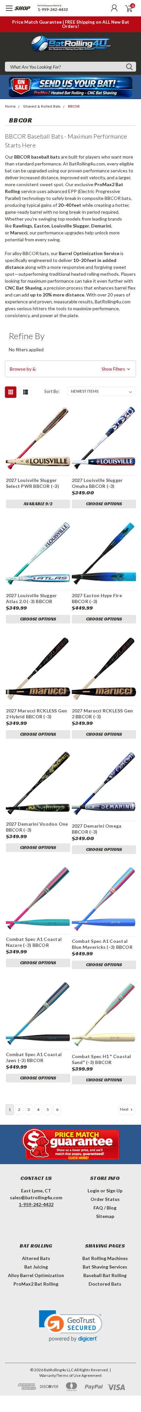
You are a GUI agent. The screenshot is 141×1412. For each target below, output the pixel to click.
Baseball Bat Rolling (105, 1275)
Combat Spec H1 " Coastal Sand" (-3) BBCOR (101, 1059)
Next (124, 1109)
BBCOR (74, 106)
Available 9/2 (38, 504)
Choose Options (104, 504)
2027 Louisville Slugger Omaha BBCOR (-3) (97, 483)
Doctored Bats (105, 1284)
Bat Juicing (36, 1267)
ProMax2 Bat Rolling (35, 1284)
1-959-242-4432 (53, 10)
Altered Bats (36, 1258)
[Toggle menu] (15, 11)
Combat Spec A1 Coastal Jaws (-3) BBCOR (34, 1057)
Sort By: (51, 391)
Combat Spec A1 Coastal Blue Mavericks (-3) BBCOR (102, 944)
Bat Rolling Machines (105, 1258)
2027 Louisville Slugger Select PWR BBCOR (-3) (32, 483)
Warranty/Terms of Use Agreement (70, 1375)
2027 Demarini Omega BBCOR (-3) (97, 829)
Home (10, 106)
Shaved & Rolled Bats (42, 106)
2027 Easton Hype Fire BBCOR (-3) (97, 598)
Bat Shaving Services (105, 1267)
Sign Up (114, 1190)
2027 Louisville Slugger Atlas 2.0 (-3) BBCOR (31, 598)
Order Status (105, 1199)
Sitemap (105, 1216)
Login (93, 1190)
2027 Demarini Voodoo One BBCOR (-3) (37, 827)
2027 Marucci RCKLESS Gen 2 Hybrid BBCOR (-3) (36, 713)
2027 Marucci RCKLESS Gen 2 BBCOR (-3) (102, 713)
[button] (70, 369)
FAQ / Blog (104, 1207)
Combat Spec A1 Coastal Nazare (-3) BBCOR (34, 942)
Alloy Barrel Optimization (36, 1275)
